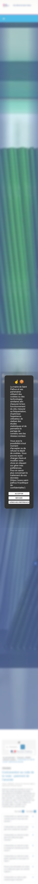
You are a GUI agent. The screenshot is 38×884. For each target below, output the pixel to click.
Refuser (19, 498)
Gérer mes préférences (19, 502)
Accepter (19, 494)
